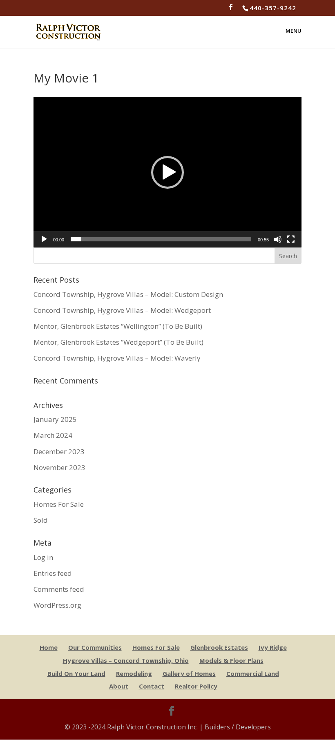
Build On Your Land (76, 673)
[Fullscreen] (291, 239)
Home (49, 647)
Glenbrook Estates (219, 647)
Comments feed (59, 589)
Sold (41, 520)
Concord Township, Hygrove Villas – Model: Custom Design (128, 294)
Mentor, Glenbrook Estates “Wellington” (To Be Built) (118, 326)
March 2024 (53, 435)
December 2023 (59, 451)
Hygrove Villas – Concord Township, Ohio (126, 660)
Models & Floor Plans (231, 660)
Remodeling (134, 673)
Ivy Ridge (273, 647)
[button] (167, 172)
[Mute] (278, 239)
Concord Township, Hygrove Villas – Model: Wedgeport (122, 310)
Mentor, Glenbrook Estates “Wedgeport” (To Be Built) (118, 342)
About (118, 686)
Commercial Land (252, 673)
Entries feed (53, 573)
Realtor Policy (196, 686)
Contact (151, 686)
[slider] (161, 239)
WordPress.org (57, 605)
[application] (168, 172)
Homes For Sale (59, 504)
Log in (43, 557)
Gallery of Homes (189, 673)
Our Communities (95, 647)
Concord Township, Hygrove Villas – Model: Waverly (117, 358)
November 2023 (59, 467)
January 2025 (55, 419)
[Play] (44, 239)
